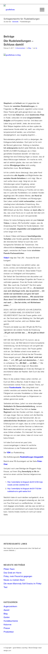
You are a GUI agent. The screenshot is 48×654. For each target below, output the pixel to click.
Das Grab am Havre (12, 572)
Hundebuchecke (11, 620)
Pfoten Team (9, 568)
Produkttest (9, 631)
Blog (29, 48)
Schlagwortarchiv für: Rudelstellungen (22, 18)
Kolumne (7, 624)
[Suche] (34, 9)
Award (6, 609)
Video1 (6, 257)
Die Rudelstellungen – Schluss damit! (18, 42)
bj (36, 48)
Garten (7, 617)
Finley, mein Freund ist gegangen (18, 576)
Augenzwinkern (10, 606)
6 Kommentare (20, 48)
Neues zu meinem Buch (14, 579)
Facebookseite (15, 387)
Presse (7, 628)
